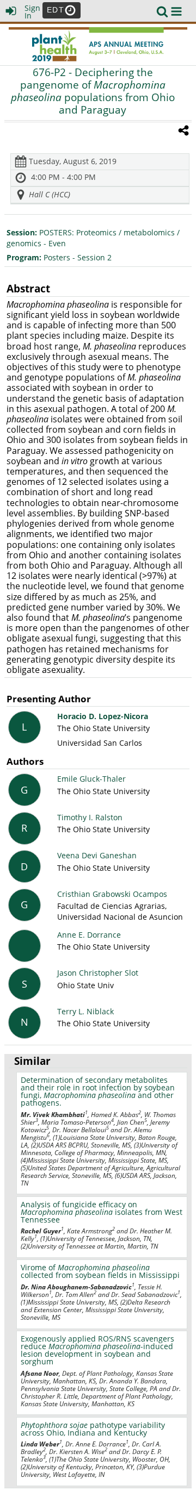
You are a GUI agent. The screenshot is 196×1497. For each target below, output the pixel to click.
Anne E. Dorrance (89, 935)
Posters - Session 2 (59, 257)
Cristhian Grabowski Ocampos (112, 894)
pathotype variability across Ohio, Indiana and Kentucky (93, 1429)
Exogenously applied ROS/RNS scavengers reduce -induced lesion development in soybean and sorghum (97, 1350)
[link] (162, 11)
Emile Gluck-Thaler (91, 779)
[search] (162, 10)
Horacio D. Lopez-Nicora (102, 716)
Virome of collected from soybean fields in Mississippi (100, 1271)
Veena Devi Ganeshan (97, 855)
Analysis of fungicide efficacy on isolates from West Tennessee (101, 1212)
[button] (176, 11)
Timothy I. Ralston (89, 817)
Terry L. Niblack (85, 1011)
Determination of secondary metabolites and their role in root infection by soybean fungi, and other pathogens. (98, 1091)
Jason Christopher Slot (97, 973)
